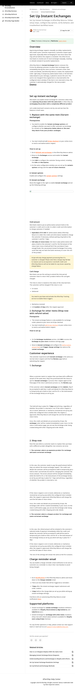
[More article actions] (72, 30)
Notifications (40, 578)
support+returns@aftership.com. (57, 627)
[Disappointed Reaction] (31, 640)
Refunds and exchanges (59, 9)
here (39, 599)
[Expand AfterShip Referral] (22, 14)
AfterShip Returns (45, 9)
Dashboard (40, 3)
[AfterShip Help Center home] (1, 2)
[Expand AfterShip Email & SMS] (22, 17)
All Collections (33, 9)
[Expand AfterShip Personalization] (22, 6)
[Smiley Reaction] (40, 640)
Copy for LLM (66, 30)
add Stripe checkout (51, 325)
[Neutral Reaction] (36, 640)
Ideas (47, 3)
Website (32, 3)
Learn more (62, 41)
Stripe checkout (53, 141)
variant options (51, 176)
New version (34, 12)
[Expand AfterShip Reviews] (22, 11)
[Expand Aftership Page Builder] (22, 21)
